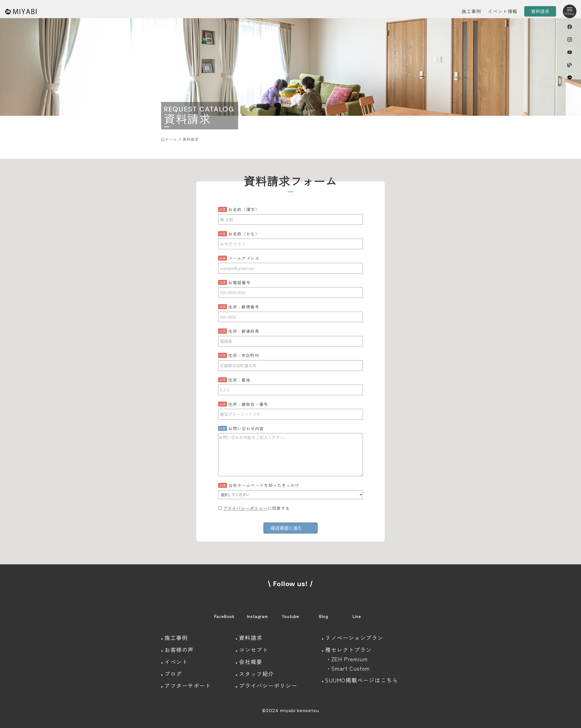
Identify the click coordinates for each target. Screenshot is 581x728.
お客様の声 (179, 650)
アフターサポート (188, 685)
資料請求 (191, 139)
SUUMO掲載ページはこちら (361, 680)
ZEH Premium (349, 659)
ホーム (171, 139)
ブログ (173, 674)
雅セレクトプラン (348, 650)
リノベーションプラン (354, 638)
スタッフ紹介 (256, 674)
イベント (176, 662)
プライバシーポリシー (245, 508)
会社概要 (250, 662)
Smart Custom (350, 668)
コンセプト (253, 650)
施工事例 (471, 11)
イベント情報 (502, 11)
